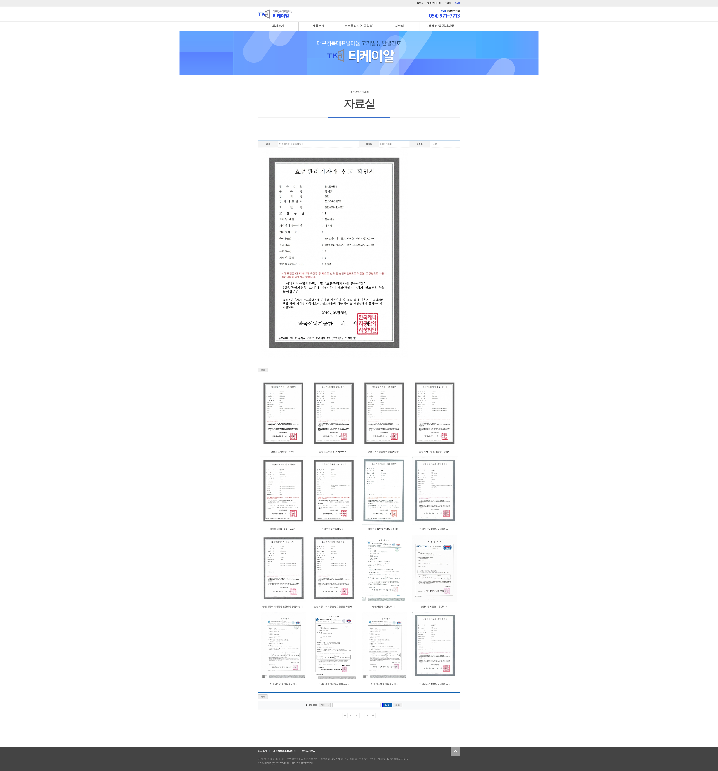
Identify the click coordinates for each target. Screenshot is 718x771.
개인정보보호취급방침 (284, 751)
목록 (263, 370)
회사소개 (278, 25)
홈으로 (420, 3)
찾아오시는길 (434, 3)
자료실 (399, 25)
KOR (457, 2)
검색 (387, 705)
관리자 (447, 3)
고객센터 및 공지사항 (440, 25)
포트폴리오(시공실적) (359, 25)
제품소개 (319, 25)
